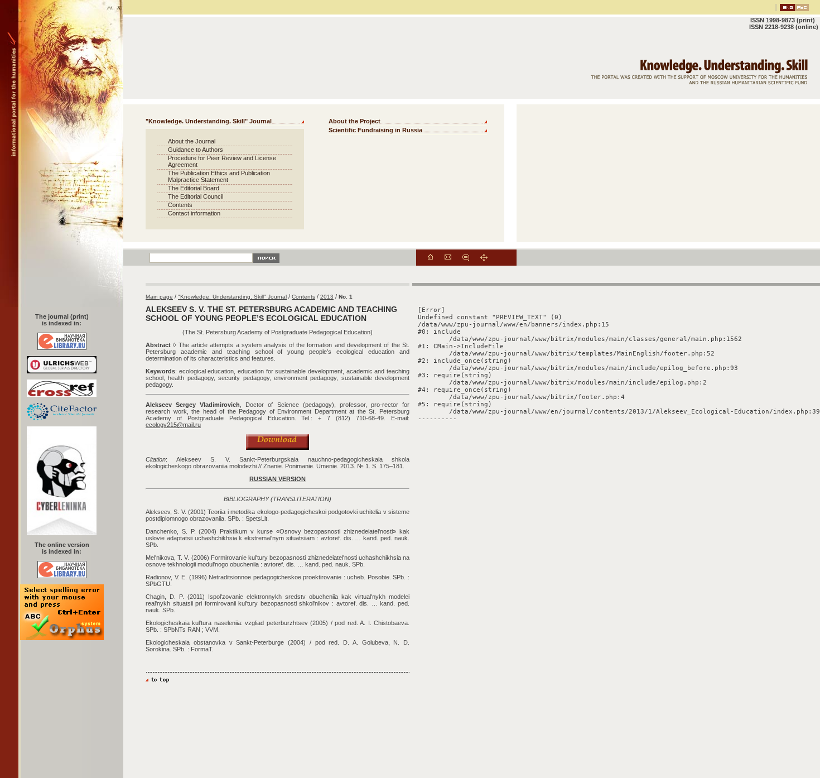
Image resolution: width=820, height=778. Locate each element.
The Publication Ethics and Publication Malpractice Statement (219, 176)
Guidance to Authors (195, 149)
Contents (180, 204)
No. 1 (346, 297)
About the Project (354, 121)
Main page (159, 297)
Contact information (194, 213)
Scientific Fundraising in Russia (375, 130)
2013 (327, 297)
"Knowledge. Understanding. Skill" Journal (209, 121)
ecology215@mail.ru (173, 424)
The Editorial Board (193, 188)
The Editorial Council (195, 196)
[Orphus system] (62, 638)
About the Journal (191, 141)
